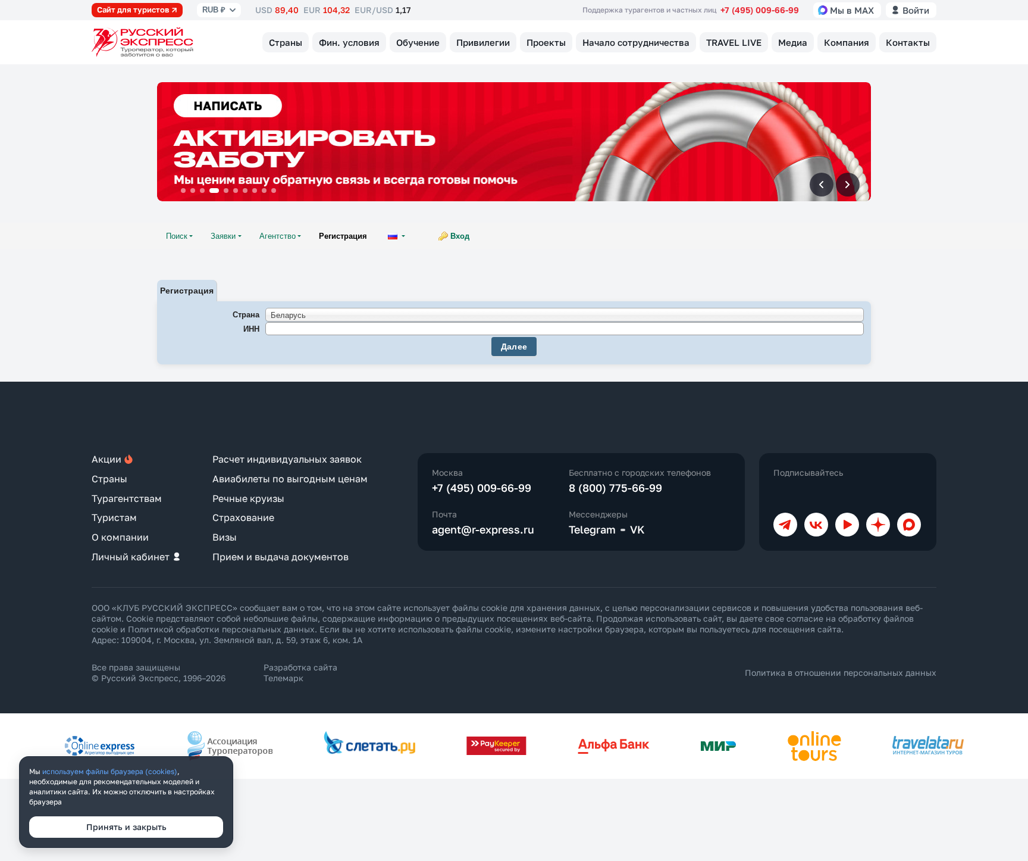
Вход (459, 236)
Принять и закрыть (126, 827)
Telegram (592, 529)
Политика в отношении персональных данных (840, 672)
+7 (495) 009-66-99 (759, 10)
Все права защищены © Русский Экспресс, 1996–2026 (158, 672)
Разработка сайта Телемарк (300, 672)
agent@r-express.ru (483, 529)
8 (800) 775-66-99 (615, 487)
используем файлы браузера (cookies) (109, 771)
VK (637, 529)
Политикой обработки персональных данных (221, 629)
